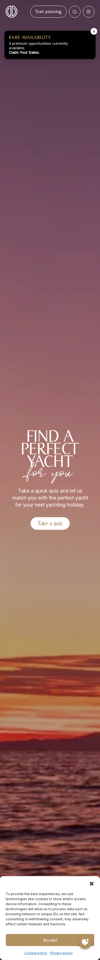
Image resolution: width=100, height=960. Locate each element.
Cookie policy (35, 953)
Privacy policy (61, 953)
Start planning (48, 11)
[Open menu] (88, 12)
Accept (50, 940)
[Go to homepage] (12, 11)
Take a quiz (50, 523)
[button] (91, 883)
